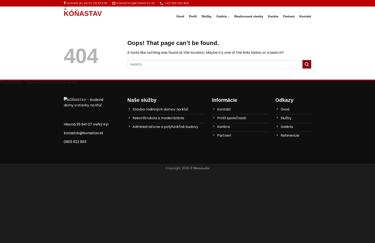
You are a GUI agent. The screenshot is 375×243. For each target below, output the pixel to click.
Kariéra (273, 16)
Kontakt (305, 16)
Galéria (221, 16)
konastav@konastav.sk (83, 133)
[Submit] (307, 64)
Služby (207, 16)
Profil (193, 16)
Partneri (289, 16)
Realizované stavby (248, 16)
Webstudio (202, 168)
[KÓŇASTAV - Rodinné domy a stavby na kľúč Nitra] (85, 16)
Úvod (180, 16)
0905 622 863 (75, 141)
